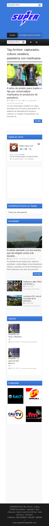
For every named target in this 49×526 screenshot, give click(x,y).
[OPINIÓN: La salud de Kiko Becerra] (14, 352)
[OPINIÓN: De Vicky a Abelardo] (14, 328)
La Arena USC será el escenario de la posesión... (32, 298)
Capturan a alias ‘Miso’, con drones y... (32, 283)
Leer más (37, 274)
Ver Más (38, 121)
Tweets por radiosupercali (17, 212)
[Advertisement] (24, 182)
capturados (31, 49)
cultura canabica (18, 54)
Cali (25, 100)
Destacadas (32, 100)
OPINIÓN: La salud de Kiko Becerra (13, 360)
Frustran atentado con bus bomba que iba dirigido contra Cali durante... (24, 253)
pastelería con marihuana (23, 58)
